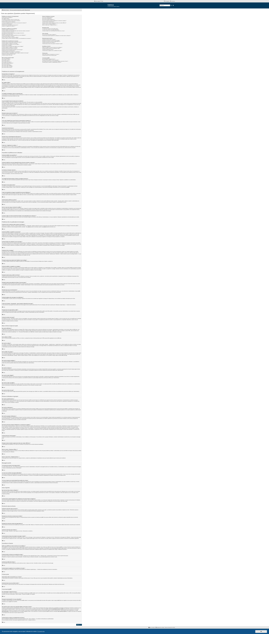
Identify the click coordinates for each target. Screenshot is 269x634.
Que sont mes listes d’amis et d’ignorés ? (49, 34)
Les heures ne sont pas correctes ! (8, 31)
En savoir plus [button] (41, 631)
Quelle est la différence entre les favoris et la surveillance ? (52, 47)
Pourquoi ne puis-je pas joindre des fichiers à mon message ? (12, 49)
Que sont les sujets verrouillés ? (7, 66)
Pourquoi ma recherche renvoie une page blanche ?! (51, 41)
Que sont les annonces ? (6, 64)
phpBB (67, 187)
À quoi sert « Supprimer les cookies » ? (8, 26)
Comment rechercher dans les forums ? (49, 39)
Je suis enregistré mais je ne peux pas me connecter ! (11, 20)
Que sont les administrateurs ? (47, 17)
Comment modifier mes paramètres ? (8, 29)
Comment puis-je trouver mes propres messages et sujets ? (52, 43)
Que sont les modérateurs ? (47, 18)
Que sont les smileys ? (6, 60)
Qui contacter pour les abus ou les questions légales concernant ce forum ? (55, 61)
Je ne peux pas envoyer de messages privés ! (50, 28)
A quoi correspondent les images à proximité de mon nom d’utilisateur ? (14, 35)
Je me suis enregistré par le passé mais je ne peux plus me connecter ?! (14, 22)
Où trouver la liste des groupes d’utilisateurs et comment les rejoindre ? (54, 20)
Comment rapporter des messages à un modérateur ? (11, 51)
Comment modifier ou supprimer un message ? (10, 43)
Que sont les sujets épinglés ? (7, 65)
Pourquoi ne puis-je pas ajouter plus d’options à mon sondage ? (12, 46)
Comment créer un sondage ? (7, 45)
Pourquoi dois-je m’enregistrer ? (7, 17)
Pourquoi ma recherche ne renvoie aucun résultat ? (51, 40)
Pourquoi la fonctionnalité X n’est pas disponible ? (50, 60)
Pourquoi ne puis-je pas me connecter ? (8, 21)
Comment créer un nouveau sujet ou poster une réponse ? (12, 42)
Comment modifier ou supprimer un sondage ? (10, 47)
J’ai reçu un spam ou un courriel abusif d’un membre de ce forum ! (53, 30)
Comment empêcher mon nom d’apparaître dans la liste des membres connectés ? (16, 30)
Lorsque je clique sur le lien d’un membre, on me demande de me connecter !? (16, 38)
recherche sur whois (73, 607)
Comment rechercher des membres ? (48, 42)
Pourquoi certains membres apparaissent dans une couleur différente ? (54, 22)
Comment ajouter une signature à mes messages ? (10, 44)
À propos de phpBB (25, 594)
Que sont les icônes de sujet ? (7, 67)
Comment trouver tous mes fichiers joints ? (49, 55)
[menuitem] (101, 1)
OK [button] (261, 631)
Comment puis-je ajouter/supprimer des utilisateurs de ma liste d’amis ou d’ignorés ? (56, 35)
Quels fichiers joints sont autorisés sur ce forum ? (50, 54)
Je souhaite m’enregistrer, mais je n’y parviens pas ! (10, 19)
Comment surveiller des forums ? (48, 49)
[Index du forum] (101, 5)
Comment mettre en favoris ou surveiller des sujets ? (51, 48)
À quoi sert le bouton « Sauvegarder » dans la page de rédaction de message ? (15, 52)
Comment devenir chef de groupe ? (48, 21)
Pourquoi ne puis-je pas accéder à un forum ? (9, 48)
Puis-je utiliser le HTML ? (6, 59)
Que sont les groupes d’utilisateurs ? (48, 19)
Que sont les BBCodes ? (6, 58)
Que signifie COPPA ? (5, 18)
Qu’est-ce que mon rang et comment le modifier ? (10, 37)
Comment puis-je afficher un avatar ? (8, 36)
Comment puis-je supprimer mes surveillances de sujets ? (52, 50)
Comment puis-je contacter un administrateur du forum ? (51, 62)
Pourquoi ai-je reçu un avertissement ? (8, 50)
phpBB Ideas (59, 600)
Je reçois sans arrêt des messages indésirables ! (50, 29)
